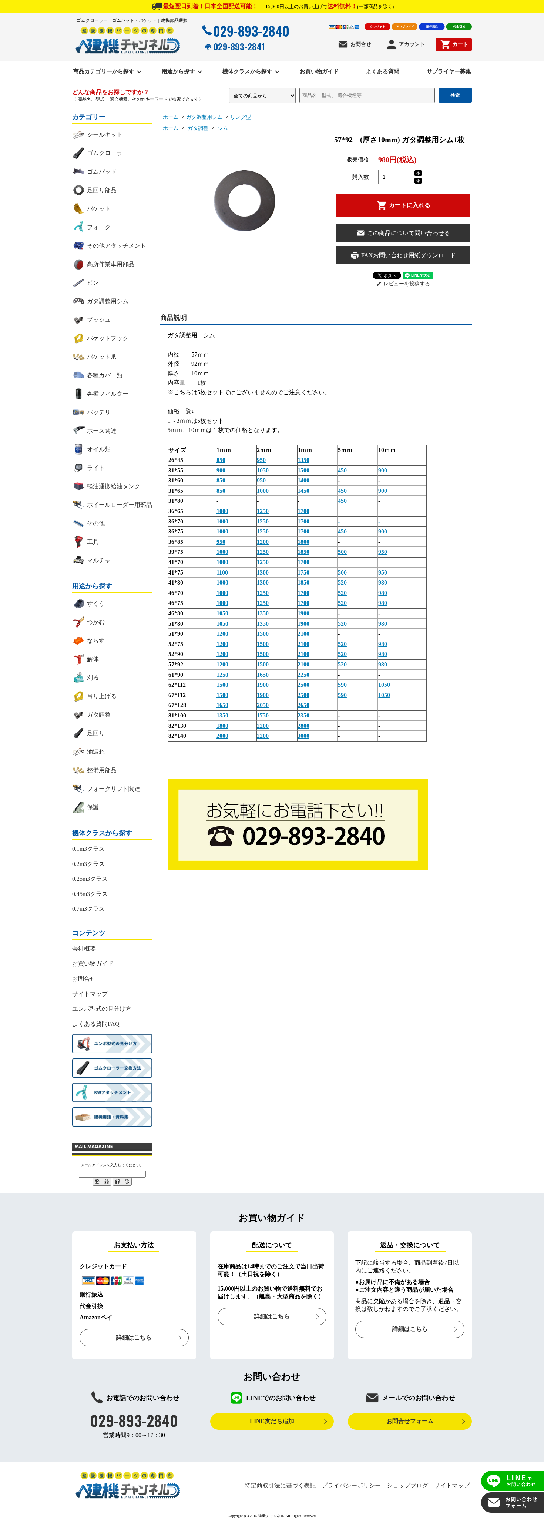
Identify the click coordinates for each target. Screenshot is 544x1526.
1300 (263, 572)
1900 (303, 613)
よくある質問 (382, 71)
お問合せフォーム (410, 1421)
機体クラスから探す (247, 71)
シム (222, 128)
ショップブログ (407, 1485)
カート (460, 44)
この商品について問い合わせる (408, 233)
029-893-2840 (251, 30)
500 (342, 552)
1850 (303, 552)
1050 (263, 470)
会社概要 (84, 949)
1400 (303, 480)
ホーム (170, 117)
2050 (263, 705)
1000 (263, 491)
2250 (303, 675)
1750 (303, 572)
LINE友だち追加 (272, 1421)
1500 (303, 470)
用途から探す (178, 71)
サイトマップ (90, 994)
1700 (303, 511)
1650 (263, 675)
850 (220, 460)
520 (342, 582)
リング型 (240, 117)
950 (261, 460)
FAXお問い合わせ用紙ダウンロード (408, 255)
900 (220, 470)
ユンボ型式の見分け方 (101, 1008)
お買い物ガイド (319, 71)
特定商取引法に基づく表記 (280, 1485)
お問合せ (360, 44)
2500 (303, 685)
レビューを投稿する (403, 284)
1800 (303, 542)
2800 (303, 726)
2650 (303, 705)
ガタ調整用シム (204, 117)
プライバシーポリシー (351, 1485)
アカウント (412, 44)
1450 (303, 491)
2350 (303, 715)
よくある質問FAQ (96, 1024)
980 (382, 582)
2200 (263, 726)
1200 (263, 542)
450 (342, 470)
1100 (222, 572)
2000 (222, 736)
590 (342, 685)
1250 (263, 511)
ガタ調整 (197, 128)
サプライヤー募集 (449, 71)
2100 (303, 633)
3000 (303, 736)
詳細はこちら (134, 1337)
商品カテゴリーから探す (103, 71)
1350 (303, 460)
